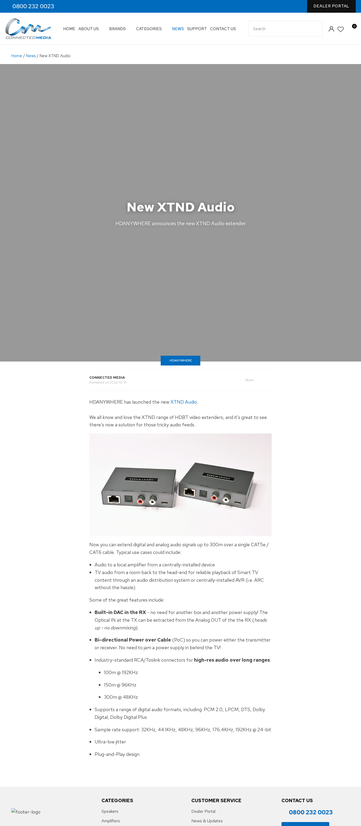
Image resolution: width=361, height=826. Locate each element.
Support (197, 28)
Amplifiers (110, 820)
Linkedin (89, 6)
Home (69, 28)
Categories (149, 28)
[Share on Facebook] (263, 380)
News (178, 28)
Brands (117, 28)
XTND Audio (183, 402)
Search (316, 29)
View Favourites (340, 29)
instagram (78, 6)
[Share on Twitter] (270, 380)
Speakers (109, 811)
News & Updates (207, 820)
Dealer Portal (331, 6)
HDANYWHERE (180, 360)
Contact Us (223, 28)
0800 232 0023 (33, 6)
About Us (88, 28)
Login (331, 28)
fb (67, 6)
